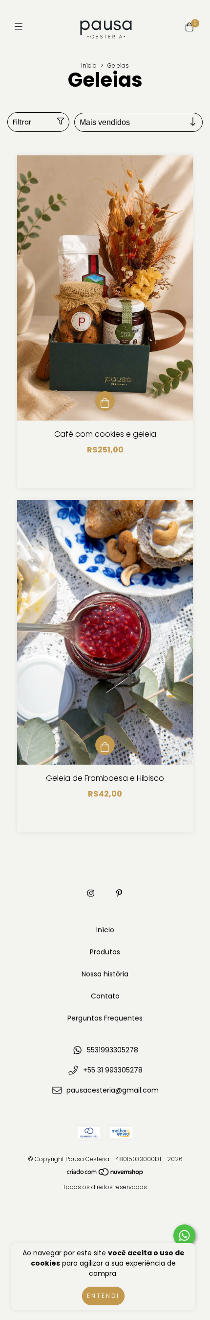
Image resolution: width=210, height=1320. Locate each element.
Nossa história (105, 974)
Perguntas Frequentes (105, 1018)
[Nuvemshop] (105, 1174)
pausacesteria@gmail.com (112, 1090)
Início (89, 65)
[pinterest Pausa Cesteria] (119, 893)
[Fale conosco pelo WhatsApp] (184, 1235)
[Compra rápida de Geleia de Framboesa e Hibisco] (105, 745)
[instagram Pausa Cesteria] (91, 893)
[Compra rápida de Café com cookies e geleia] (105, 401)
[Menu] (20, 27)
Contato (105, 996)
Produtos (105, 952)
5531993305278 (112, 1050)
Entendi (103, 1296)
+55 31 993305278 (113, 1070)
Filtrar (22, 122)
